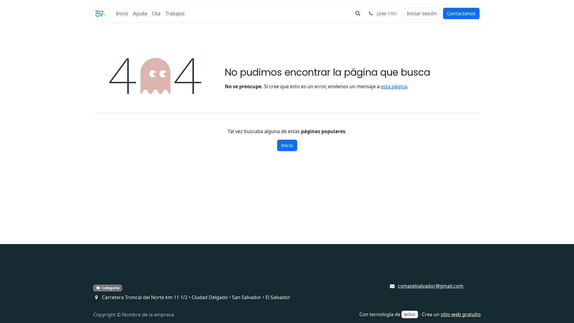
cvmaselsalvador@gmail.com (430, 286)
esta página (394, 86)
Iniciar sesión (422, 13)
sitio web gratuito (461, 314)
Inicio (287, 145)
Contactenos (461, 13)
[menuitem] (122, 13)
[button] (358, 13)
